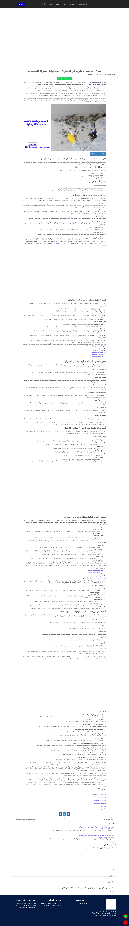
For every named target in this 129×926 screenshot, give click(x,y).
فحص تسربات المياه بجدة (97, 354)
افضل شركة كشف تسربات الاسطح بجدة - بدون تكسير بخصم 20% (94, 835)
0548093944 (100, 245)
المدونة (51, 4)
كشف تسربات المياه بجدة (97, 352)
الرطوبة (95, 82)
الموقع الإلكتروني (112, 881)
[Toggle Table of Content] (103, 154)
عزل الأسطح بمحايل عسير (100, 803)
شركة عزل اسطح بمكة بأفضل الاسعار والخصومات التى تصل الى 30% (94, 827)
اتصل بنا (44, 4)
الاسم (115, 869)
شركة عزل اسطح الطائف (100, 809)
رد (113, 833)
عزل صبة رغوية (102, 806)
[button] (68, 814)
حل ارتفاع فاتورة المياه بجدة (96, 575)
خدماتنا (57, 4)
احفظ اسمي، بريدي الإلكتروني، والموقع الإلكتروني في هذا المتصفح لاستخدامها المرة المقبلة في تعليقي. (88, 887)
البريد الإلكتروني (112, 875)
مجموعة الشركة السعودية (59, 243)
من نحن (64, 4)
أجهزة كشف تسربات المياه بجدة (95, 570)
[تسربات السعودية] (111, 904)
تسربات (68, 218)
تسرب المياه (34, 93)
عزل (94, 455)
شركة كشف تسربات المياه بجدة (95, 574)
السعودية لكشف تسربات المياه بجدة (78, 4)
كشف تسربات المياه (98, 350)
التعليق (115, 850)
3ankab (67, 923)
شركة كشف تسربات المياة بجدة (95, 572)
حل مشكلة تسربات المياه (97, 356)
